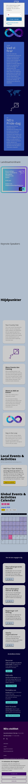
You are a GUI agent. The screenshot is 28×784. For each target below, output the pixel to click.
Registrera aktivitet (9, 482)
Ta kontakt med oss (12, 702)
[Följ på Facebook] (4, 739)
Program (14, 509)
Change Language (14, 19)
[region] (14, 771)
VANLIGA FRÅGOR (11, 686)
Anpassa (14, 777)
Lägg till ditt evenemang (13, 715)
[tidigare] (2, 504)
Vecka (7, 509)
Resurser (9, 671)
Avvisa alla (14, 781)
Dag (10, 509)
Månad (3, 509)
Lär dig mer (10, 579)
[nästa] (5, 504)
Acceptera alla (14, 773)
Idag (8, 504)
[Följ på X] (7, 739)
